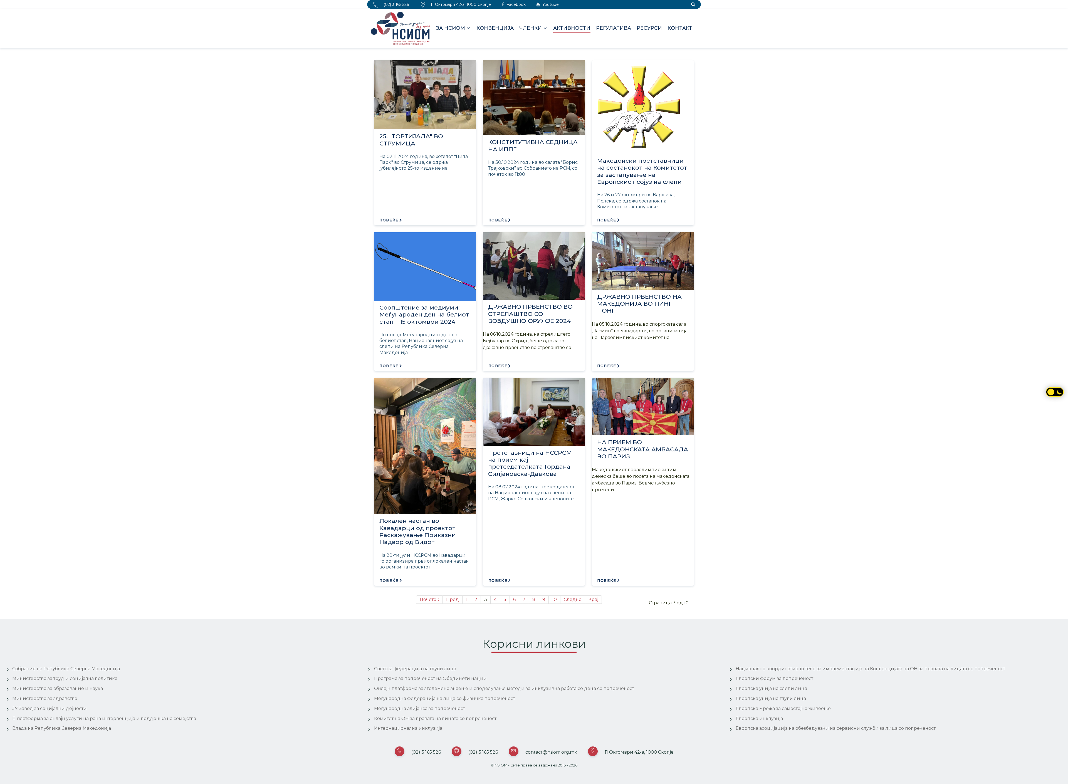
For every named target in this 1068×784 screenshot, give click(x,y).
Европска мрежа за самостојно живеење (783, 708)
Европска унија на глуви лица (771, 698)
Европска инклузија (759, 718)
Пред (452, 599)
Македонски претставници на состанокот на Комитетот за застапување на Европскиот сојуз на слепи (642, 171)
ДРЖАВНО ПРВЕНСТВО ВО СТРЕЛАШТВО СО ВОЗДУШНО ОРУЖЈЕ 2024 (530, 313)
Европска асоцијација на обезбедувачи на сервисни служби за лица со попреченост (836, 728)
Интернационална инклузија (408, 728)
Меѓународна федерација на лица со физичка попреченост (444, 698)
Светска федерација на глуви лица (415, 668)
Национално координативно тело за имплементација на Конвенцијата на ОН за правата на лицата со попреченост (870, 668)
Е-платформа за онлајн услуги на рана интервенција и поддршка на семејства (104, 718)
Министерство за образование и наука (57, 688)
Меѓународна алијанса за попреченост (419, 708)
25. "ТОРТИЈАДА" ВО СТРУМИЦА (411, 140)
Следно (573, 599)
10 (554, 599)
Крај (593, 599)
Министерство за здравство (44, 698)
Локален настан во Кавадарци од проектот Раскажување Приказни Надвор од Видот (417, 531)
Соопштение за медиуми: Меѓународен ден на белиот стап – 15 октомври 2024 (424, 314)
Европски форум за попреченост (774, 678)
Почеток (429, 599)
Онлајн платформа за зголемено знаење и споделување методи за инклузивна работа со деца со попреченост (504, 688)
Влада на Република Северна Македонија (61, 728)
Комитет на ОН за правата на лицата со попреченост (435, 718)
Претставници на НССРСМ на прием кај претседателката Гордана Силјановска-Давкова (530, 463)
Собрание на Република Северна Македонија (66, 668)
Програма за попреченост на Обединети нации (430, 678)
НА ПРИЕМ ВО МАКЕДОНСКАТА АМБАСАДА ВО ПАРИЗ (642, 449)
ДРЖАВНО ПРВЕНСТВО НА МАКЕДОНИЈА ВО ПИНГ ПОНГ (639, 303)
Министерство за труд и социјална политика (64, 678)
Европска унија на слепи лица (771, 688)
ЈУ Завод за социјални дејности (49, 708)
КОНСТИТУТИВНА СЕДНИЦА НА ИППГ (533, 145)
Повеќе (389, 220)
